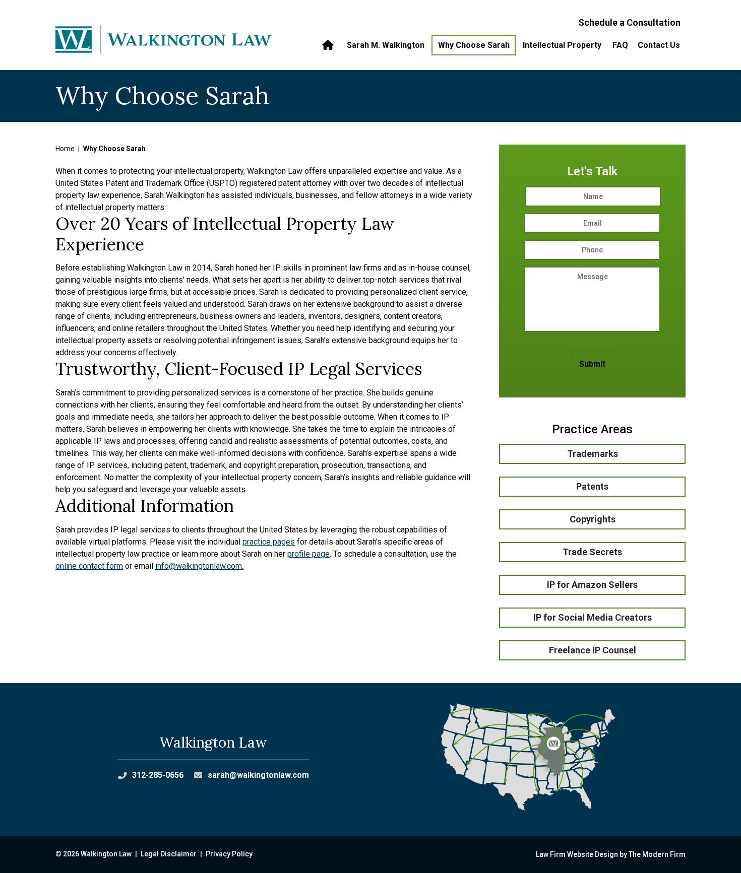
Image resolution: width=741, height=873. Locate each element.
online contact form (89, 566)
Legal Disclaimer (169, 854)
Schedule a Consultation (629, 22)
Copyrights (592, 519)
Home (329, 45)
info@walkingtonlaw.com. (199, 566)
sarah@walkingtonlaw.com (258, 775)
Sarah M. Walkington (385, 45)
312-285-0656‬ (157, 775)
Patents (592, 486)
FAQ (620, 45)
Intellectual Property (562, 45)
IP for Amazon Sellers (592, 584)
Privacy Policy (229, 854)
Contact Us (659, 45)
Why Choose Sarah (474, 45)
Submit (592, 364)
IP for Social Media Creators (592, 617)
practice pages (268, 542)
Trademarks (592, 453)
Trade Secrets (592, 552)
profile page (308, 554)
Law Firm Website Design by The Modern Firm (611, 854)
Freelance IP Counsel (592, 650)
